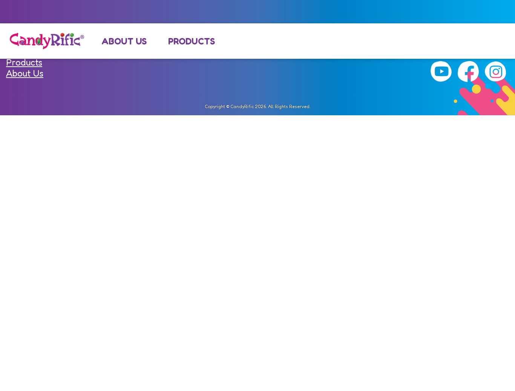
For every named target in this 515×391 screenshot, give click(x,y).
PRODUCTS (191, 41)
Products (24, 62)
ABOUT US (124, 41)
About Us (24, 73)
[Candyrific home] (46, 41)
